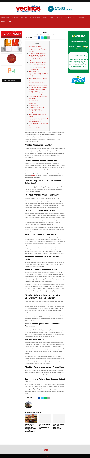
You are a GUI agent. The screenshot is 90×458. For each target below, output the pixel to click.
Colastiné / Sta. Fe (5, 17)
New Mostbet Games (33, 100)
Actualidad (45, 32)
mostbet (33, 175)
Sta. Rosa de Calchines (35, 17)
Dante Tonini (39, 34)
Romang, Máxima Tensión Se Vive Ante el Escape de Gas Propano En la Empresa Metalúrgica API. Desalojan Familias (31, 428)
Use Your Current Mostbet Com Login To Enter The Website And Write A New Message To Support (38, 89)
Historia (30, 1)
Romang (74, 17)
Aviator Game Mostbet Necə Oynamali (37, 93)
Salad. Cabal (81, 17)
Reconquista (68, 17)
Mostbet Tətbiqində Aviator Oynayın (37, 94)
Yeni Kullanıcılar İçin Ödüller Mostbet (37, 107)
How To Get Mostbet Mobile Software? (38, 62)
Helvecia (51, 17)
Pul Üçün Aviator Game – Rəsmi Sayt (37, 53)
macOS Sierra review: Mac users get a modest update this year (44, 426)
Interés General (13, 1)
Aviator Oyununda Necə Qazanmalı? (37, 82)
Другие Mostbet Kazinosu (35, 121)
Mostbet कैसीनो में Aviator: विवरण (35, 127)
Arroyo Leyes (24, 17)
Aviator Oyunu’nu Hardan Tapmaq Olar (37, 48)
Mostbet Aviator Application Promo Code (38, 73)
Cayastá (45, 17)
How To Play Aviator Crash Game (36, 57)
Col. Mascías (59, 17)
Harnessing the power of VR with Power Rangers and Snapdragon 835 (58, 426)
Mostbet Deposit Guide (34, 71)
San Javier (3, 21)
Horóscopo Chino (20, 1)
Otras (10, 21)
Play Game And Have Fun (34, 109)
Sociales (26, 1)
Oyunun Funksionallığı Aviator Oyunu (37, 55)
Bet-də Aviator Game (33, 105)
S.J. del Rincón (15, 17)
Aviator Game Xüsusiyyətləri (35, 46)
